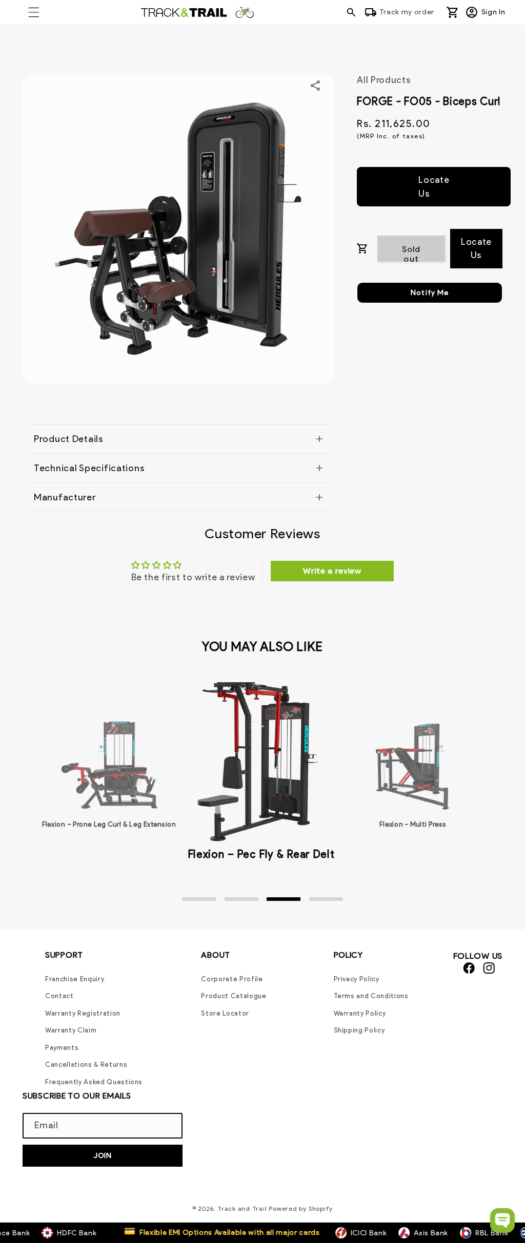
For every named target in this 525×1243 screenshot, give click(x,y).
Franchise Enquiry (74, 979)
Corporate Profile (231, 979)
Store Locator (225, 1013)
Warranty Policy (360, 1013)
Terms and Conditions (371, 996)
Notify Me (430, 292)
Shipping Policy (359, 1030)
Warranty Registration (82, 1013)
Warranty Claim (70, 1030)
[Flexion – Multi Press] (413, 765)
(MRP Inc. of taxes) (391, 136)
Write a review (332, 571)
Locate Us (433, 186)
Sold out (411, 253)
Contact (59, 996)
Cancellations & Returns (86, 1064)
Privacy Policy (356, 979)
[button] (34, 12)
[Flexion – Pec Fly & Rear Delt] (261, 759)
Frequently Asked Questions (94, 1082)
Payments (61, 1047)
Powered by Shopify (301, 1208)
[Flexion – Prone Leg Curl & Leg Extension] (109, 765)
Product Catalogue (233, 996)
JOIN (102, 1155)
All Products (384, 79)
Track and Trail (242, 1208)
